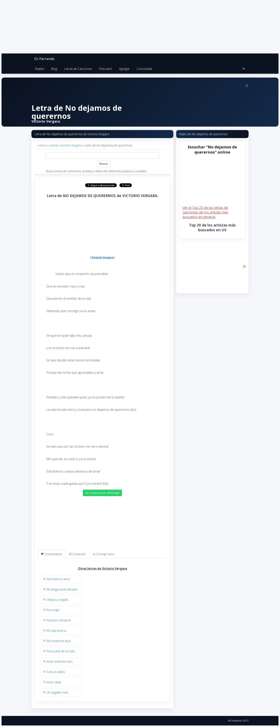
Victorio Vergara (71, 145)
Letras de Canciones (78, 69)
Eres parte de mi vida (60, 651)
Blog (54, 69)
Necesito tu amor (58, 579)
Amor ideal (53, 682)
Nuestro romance (58, 620)
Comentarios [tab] (53, 554)
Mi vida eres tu (56, 630)
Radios (39, 69)
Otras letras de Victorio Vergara (102, 568)
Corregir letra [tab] (104, 554)
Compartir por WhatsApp (103, 493)
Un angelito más (57, 692)
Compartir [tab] (79, 554)
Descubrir (105, 69)
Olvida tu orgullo (57, 600)
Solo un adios (55, 672)
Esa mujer (53, 610)
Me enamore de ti (58, 641)
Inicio (42, 145)
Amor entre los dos (59, 661)
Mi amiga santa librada (61, 589)
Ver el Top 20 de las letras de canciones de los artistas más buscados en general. (205, 212)
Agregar (124, 69)
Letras (53, 145)
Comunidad (144, 69)
